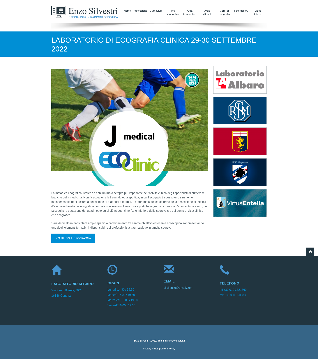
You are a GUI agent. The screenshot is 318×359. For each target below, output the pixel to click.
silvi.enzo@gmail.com (178, 287)
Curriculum (156, 10)
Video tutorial (258, 12)
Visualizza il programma (73, 238)
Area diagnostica (172, 12)
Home (127, 10)
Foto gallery (241, 10)
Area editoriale (207, 12)
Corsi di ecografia (224, 12)
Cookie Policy (167, 348)
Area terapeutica (189, 12)
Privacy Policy (150, 348)
